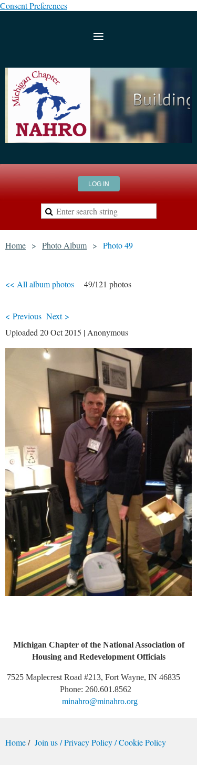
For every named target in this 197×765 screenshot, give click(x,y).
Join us (47, 742)
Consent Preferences (33, 5)
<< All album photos (39, 283)
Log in (98, 184)
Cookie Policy (142, 742)
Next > (57, 315)
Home (15, 245)
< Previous (23, 315)
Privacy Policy (88, 742)
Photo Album (64, 245)
